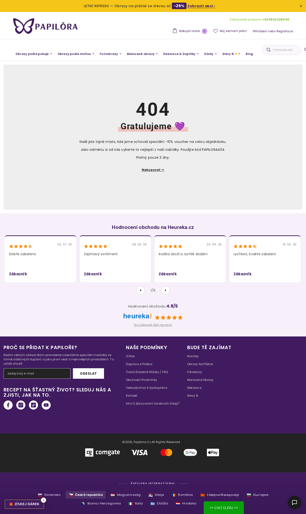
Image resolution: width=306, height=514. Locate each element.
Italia (135, 503)
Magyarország (125, 495)
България (257, 495)
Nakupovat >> (153, 170)
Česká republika (86, 495)
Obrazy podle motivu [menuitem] (74, 54)
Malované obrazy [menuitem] (141, 54)
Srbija (156, 495)
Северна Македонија (219, 495)
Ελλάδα (159, 503)
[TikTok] (33, 405)
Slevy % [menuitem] (228, 54)
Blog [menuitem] (249, 54)
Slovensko (49, 495)
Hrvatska (186, 503)
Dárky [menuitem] (208, 54)
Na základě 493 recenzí (153, 325)
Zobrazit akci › (201, 6)
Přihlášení (260, 31)
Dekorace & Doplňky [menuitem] (179, 54)
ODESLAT (88, 373)
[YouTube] (46, 405)
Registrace (285, 31)
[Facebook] (8, 405)
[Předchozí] (140, 290)
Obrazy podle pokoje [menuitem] (32, 54)
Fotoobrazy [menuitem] (109, 54)
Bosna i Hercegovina (101, 503)
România (182, 495)
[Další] (165, 290)
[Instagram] (20, 405)
